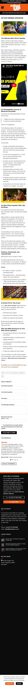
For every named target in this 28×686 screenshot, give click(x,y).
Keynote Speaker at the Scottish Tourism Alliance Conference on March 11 (16, 549)
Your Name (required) (6, 385)
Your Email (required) (6, 392)
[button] (2, 7)
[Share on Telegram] (2, 376)
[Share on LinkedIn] (21, 373)
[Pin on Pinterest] (16, 373)
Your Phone (4, 398)
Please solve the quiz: (7, 417)
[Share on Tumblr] (24, 373)
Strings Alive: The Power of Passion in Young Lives (15, 539)
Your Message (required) (7, 404)
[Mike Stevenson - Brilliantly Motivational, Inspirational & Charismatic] (15, 7)
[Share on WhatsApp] (2, 373)
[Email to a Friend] (13, 373)
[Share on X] (8, 373)
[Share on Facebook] (5, 373)
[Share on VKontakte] (18, 373)
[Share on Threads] (10, 373)
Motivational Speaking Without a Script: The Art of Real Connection (16, 544)
